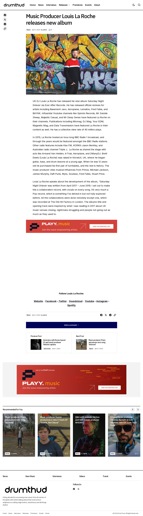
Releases (26, 513)
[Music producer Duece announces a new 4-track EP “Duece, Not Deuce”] (54, 435)
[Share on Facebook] (5, 15)
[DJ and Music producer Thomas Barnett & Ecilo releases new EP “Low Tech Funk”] (124, 435)
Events (129, 476)
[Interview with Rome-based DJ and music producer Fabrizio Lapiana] (49, 343)
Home (5, 513)
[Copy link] (5, 28)
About (47, 513)
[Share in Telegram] (5, 24)
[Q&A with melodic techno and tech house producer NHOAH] (89, 435)
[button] (133, 5)
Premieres (34, 513)
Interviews (47, 348)
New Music (30, 476)
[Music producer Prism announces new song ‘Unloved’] (94, 343)
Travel (105, 476)
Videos (82, 476)
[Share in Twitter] (5, 19)
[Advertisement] (71, 226)
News (28, 30)
